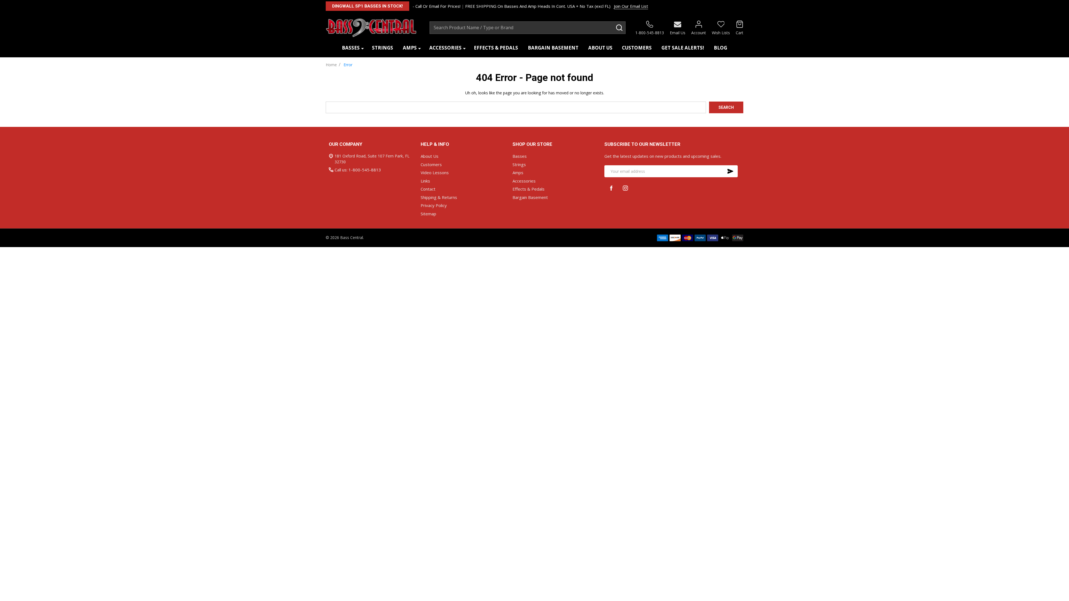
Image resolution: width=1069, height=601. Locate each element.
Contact (428, 189)
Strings (382, 48)
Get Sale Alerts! (682, 48)
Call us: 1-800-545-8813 (358, 170)
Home (331, 64)
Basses (351, 48)
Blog (720, 48)
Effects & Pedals (496, 48)
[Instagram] (625, 188)
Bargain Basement (553, 48)
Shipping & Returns (439, 197)
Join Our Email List (631, 6)
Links (425, 181)
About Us (600, 48)
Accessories (445, 48)
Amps (410, 48)
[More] (362, 48)
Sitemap (428, 213)
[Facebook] (611, 188)
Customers (637, 48)
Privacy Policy (434, 205)
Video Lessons (435, 172)
